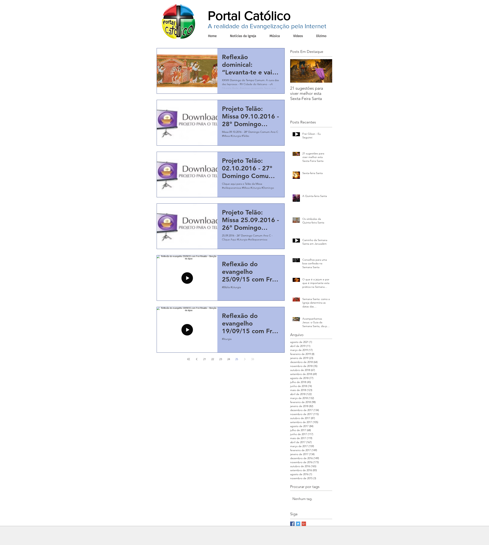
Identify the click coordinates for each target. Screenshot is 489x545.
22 (212, 359)
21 (204, 359)
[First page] (188, 359)
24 (228, 359)
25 (236, 359)
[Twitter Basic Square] (298, 524)
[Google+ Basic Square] (304, 524)
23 (220, 359)
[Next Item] (326, 71)
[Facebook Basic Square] (292, 524)
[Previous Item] (296, 71)
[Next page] (244, 359)
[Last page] (252, 359)
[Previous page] (196, 359)
